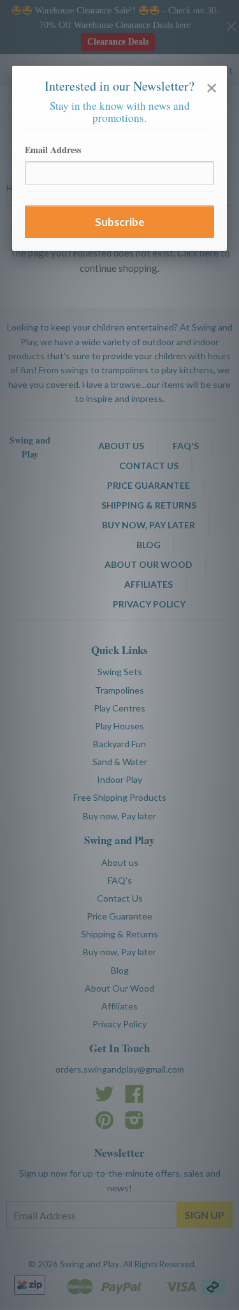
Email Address (53, 149)
